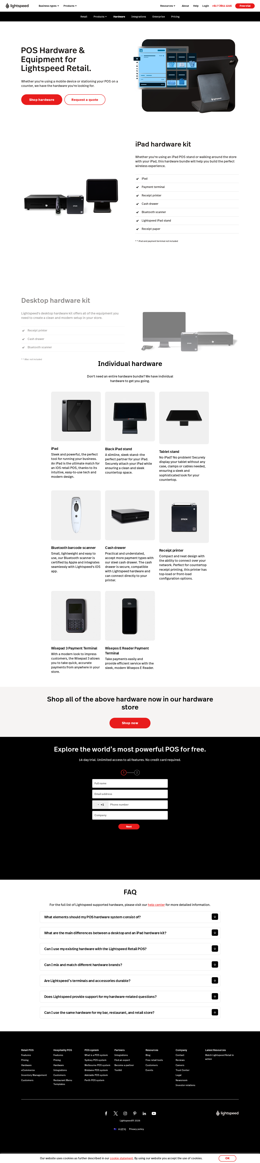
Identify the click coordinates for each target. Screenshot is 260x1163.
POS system (92, 1050)
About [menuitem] (185, 6)
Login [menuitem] (205, 6)
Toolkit (118, 1070)
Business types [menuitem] (48, 6)
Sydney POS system (95, 1060)
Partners (119, 1050)
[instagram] (125, 1113)
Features (26, 1055)
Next (129, 826)
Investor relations (185, 1085)
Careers (180, 1065)
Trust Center (182, 1070)
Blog (148, 1055)
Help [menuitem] (196, 6)
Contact (180, 1055)
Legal (178, 1075)
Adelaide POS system (96, 1075)
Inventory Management (34, 1075)
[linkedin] (144, 1113)
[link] (222, 6)
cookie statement (121, 1158)
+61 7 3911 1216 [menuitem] (222, 6)
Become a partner (124, 1065)
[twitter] (116, 1113)
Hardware (26, 1065)
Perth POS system (94, 1080)
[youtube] (154, 1113)
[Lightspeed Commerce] (17, 5)
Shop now (130, 723)
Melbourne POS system (97, 1065)
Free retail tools (154, 1060)
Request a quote (84, 100)
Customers (27, 1080)
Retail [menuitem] (83, 16)
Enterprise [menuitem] (158, 16)
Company (181, 1050)
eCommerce (28, 1070)
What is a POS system (96, 1055)
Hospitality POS (62, 1050)
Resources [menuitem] (166, 6)
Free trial (245, 6)
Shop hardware (41, 100)
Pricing (24, 1060)
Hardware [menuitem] (119, 16)
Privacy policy (136, 1129)
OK (227, 1158)
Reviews (180, 1060)
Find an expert (122, 1060)
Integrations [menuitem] (138, 16)
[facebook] (106, 1113)
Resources (152, 1050)
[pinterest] (135, 1113)
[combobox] (100, 805)
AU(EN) (122, 1129)
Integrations (60, 1070)
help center (156, 905)
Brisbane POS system (96, 1070)
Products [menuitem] (68, 6)
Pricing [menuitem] (175, 16)
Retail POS (27, 1050)
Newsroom (181, 1080)
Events (149, 1070)
